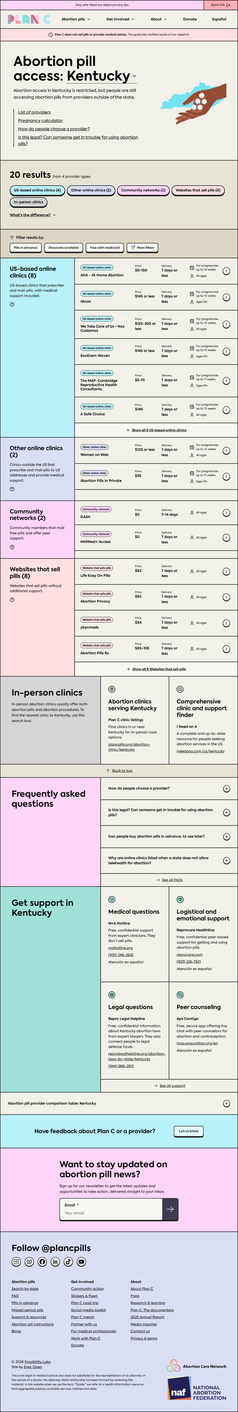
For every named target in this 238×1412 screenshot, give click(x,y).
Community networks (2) (143, 190)
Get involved (117, 19)
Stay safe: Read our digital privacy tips (102, 5)
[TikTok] (68, 1261)
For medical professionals (93, 1331)
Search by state (25, 1288)
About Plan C (142, 1288)
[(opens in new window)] (196, 1365)
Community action (87, 1288)
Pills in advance (25, 1303)
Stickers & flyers (84, 1296)
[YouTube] (81, 1261)
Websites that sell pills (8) (198, 190)
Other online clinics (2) (91, 190)
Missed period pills (27, 1310)
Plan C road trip (85, 1303)
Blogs (16, 1331)
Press (135, 1296)
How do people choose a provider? (54, 129)
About (156, 19)
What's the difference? (30, 215)
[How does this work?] (12, 304)
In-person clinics (28, 202)
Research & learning (148, 1303)
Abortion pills (73, 19)
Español (219, 19)
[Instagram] (16, 1261)
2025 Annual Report (147, 1317)
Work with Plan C (85, 1338)
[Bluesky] (29, 1261)
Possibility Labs (38, 1361)
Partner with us (84, 1324)
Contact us (140, 1331)
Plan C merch (82, 1317)
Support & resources (29, 1317)
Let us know (188, 1131)
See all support (172, 1085)
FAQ (15, 1296)
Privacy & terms (144, 1338)
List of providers (34, 112)
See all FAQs (172, 880)
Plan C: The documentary (152, 1310)
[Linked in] (55, 1261)
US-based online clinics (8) (37, 190)
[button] (40, 120)
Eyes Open (33, 1367)
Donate (190, 19)
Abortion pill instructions (33, 1324)
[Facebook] (42, 1261)
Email (70, 1205)
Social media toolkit (88, 1310)
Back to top (122, 770)
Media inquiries (144, 1324)
